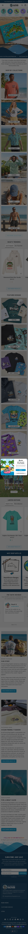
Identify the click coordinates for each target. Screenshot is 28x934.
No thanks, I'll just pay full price (20, 473)
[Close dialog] (26, 459)
